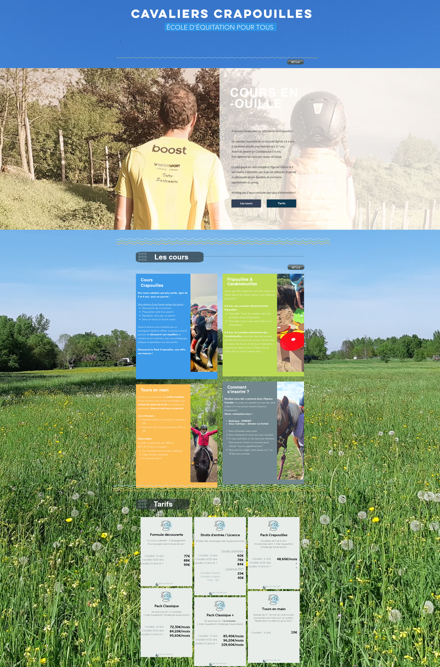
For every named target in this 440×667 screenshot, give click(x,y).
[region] (176, 326)
